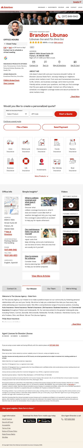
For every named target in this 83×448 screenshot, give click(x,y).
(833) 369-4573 (10, 255)
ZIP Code (35, 114)
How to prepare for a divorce (31, 257)
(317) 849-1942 (10, 250)
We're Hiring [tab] (71, 289)
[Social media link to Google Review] (5, 58)
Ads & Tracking (7, 419)
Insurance (41, 7)
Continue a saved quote (12, 121)
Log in (80, 7)
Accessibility (6, 425)
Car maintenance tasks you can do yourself (32, 231)
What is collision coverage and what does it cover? (31, 201)
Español (76, 2)
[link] (7, 7)
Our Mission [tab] (32, 289)
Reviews (61, 7)
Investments (52, 7)
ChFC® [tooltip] (32, 47)
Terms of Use (6, 428)
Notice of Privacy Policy (9, 431)
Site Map (5, 437)
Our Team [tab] (51, 289)
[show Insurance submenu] (46, 7)
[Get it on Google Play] (44, 421)
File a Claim (22, 127)
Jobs (67, 7)
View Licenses (8, 83)
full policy (71, 384)
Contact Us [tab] (11, 289)
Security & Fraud (7, 422)
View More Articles (41, 276)
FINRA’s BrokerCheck (11, 80)
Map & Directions (8, 233)
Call (4, 47)
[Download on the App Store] (29, 421)
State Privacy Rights (8, 434)
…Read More (75, 96)
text (10, 47)
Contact (73, 7)
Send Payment (61, 127)
